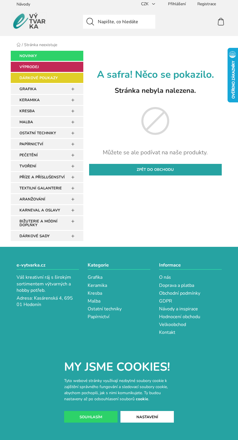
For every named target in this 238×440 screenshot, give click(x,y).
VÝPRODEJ (29, 67)
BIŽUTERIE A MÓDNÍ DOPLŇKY (38, 223)
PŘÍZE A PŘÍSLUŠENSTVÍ (42, 177)
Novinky (28, 56)
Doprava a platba (176, 285)
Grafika (95, 277)
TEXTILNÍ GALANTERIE (40, 188)
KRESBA (27, 111)
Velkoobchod (172, 324)
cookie (142, 399)
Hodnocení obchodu (179, 317)
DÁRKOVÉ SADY (34, 236)
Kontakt (167, 332)
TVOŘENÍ (27, 166)
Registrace (206, 4)
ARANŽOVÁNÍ (32, 199)
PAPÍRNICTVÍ (31, 144)
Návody (23, 4)
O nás (165, 277)
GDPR (165, 301)
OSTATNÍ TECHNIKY (37, 133)
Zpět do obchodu (155, 169)
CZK (145, 4)
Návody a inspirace (178, 309)
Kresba (95, 293)
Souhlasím (91, 417)
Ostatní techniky (105, 309)
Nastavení (147, 417)
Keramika (97, 285)
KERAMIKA (29, 100)
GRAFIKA (28, 89)
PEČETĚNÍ (28, 155)
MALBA (26, 122)
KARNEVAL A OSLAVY (39, 210)
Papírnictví (98, 317)
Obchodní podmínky (179, 293)
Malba (94, 301)
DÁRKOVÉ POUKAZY (38, 78)
